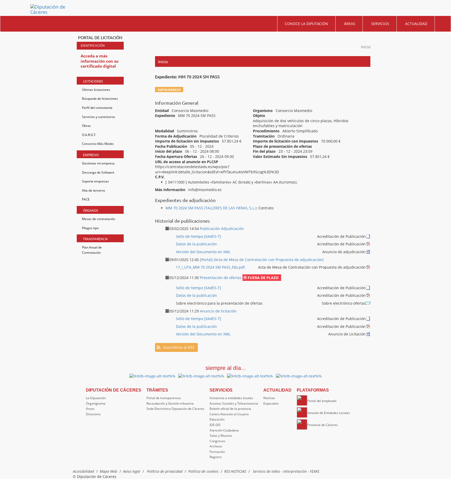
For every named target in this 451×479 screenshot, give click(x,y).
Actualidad (416, 23)
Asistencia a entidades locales (231, 398)
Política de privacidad (164, 471)
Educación (217, 419)
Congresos (217, 441)
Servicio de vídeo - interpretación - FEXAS (286, 471)
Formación (217, 452)
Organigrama (95, 403)
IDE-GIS (215, 425)
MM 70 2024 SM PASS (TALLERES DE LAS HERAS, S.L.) (210, 207)
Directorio (93, 414)
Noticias (269, 398)
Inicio (365, 46)
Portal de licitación (100, 37)
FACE (86, 199)
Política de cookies (203, 471)
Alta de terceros (93, 190)
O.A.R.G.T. (89, 135)
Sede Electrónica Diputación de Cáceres (175, 408)
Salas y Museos (221, 435)
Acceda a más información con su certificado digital (99, 61)
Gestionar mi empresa (98, 163)
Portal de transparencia (163, 398)
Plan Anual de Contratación (92, 250)
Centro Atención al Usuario (229, 414)
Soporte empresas (95, 181)
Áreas (349, 23)
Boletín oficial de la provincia (230, 408)
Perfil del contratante (97, 107)
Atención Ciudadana (224, 430)
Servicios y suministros (98, 117)
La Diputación (96, 398)
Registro (216, 457)
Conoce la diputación (306, 23)
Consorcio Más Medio (98, 143)
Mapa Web (108, 471)
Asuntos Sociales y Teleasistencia (234, 403)
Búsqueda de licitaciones (100, 98)
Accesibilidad (83, 471)
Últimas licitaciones (96, 89)
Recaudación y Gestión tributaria (170, 403)
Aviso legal (131, 471)
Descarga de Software (98, 172)
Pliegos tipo (90, 228)
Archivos (216, 446)
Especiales (271, 403)
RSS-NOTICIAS (235, 471)
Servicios (380, 23)
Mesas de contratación (98, 219)
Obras (86, 125)
